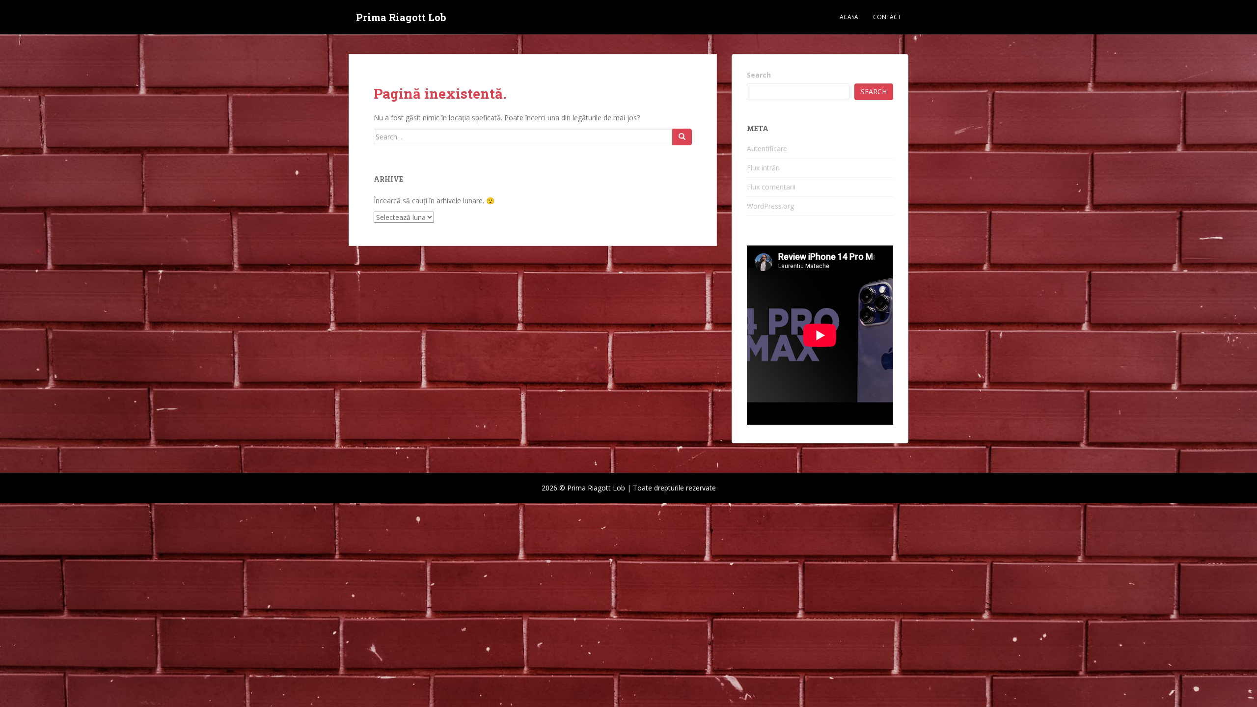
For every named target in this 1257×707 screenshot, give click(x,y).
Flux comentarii (771, 186)
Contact (887, 17)
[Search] (682, 137)
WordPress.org (770, 206)
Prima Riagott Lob (401, 17)
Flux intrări (763, 167)
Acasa (849, 17)
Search (759, 75)
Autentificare (767, 148)
